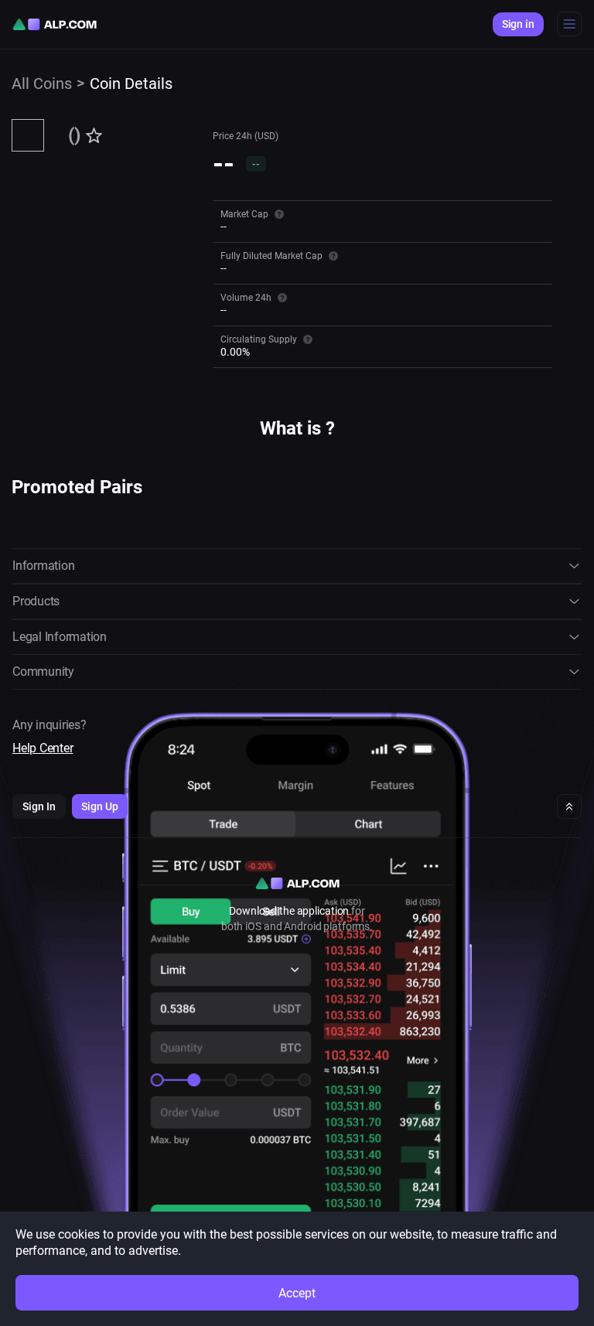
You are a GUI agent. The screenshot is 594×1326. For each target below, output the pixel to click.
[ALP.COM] (54, 24)
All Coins (42, 83)
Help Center (42, 748)
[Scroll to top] (569, 806)
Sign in (518, 24)
